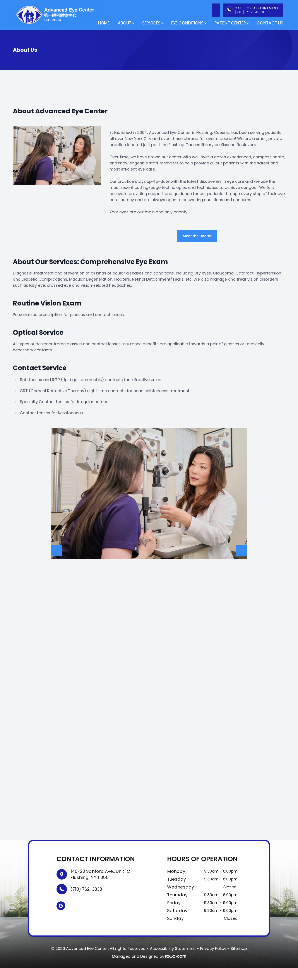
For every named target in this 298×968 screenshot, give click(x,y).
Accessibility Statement (173, 948)
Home (104, 23)
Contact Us (270, 23)
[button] (56, 550)
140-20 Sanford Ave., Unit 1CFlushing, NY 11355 (100, 874)
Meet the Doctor (197, 235)
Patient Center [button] (230, 23)
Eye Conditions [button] (187, 23)
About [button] (124, 23)
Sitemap (239, 948)
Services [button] (151, 23)
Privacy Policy (213, 948)
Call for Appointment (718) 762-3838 (257, 10)
